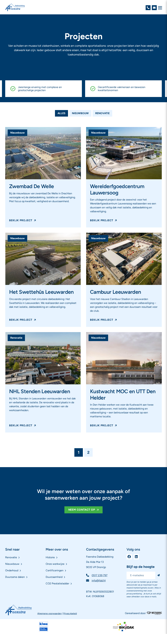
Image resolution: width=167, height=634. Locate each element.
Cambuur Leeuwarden (115, 292)
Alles (61, 113)
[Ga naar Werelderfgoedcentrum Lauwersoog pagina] (124, 153)
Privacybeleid (70, 613)
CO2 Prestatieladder (57, 583)
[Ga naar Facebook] (129, 556)
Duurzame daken (15, 576)
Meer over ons (57, 549)
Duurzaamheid (54, 576)
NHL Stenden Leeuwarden (39, 391)
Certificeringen (54, 570)
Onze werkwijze (55, 563)
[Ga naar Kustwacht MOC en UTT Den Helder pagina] (124, 358)
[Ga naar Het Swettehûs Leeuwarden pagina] (43, 259)
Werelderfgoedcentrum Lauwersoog (117, 189)
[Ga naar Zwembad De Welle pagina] (43, 153)
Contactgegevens (100, 549)
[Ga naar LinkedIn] (136, 556)
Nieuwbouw (80, 113)
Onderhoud (11, 570)
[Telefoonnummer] (148, 7)
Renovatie (102, 113)
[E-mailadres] (154, 7)
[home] (15, 7)
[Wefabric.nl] (154, 613)
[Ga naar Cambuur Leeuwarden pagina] (124, 259)
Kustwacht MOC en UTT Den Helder (123, 394)
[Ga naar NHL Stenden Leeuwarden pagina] (43, 358)
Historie (50, 557)
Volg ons (133, 549)
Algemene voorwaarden (49, 613)
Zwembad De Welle (31, 186)
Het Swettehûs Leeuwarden (41, 292)
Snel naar (12, 549)
